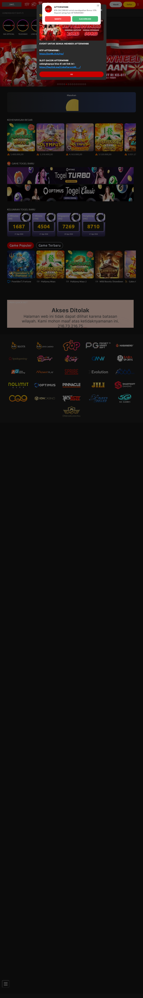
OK (71, 74)
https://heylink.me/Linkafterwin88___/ (60, 67)
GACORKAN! (85, 19)
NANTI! (58, 19)
